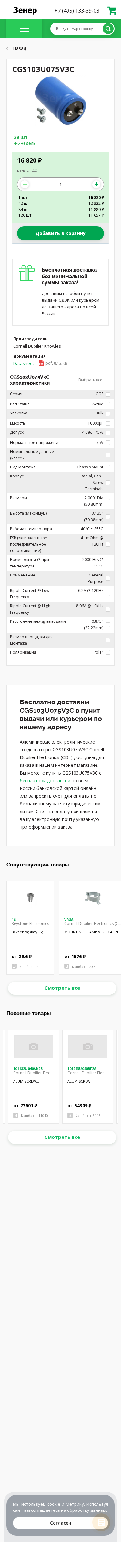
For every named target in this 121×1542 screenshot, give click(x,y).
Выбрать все (90, 380)
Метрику (75, 1504)
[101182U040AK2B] (33, 1046)
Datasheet (40, 363)
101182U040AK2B (28, 1068)
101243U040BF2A (81, 1068)
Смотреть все (62, 987)
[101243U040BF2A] (87, 1046)
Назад (19, 48)
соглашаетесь (45, 1510)
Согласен (60, 1523)
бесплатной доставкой (45, 780)
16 (13, 919)
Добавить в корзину (60, 233)
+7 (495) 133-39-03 (77, 10)
